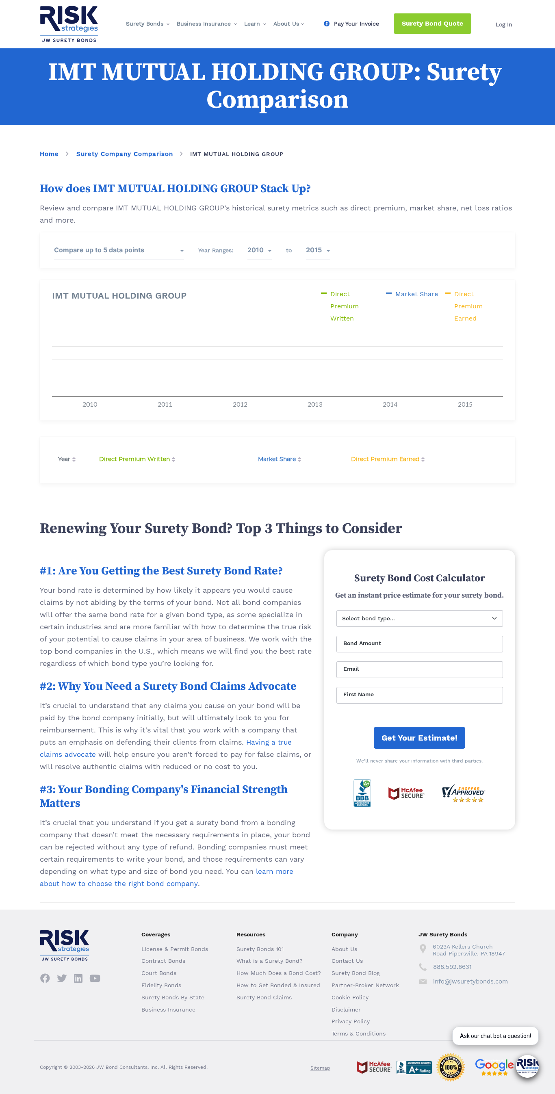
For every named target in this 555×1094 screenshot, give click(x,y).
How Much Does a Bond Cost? (278, 973)
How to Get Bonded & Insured (278, 985)
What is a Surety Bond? (269, 961)
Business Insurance (204, 23)
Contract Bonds (163, 961)
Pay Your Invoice (356, 23)
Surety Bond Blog (355, 973)
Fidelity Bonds (161, 985)
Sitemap (320, 1068)
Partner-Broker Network (365, 985)
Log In (504, 24)
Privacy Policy (351, 1021)
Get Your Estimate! (419, 738)
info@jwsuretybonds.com (470, 981)
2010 (255, 250)
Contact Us (347, 961)
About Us (286, 23)
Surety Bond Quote (432, 23)
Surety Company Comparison (124, 154)
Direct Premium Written (134, 459)
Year (64, 459)
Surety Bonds (144, 23)
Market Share (277, 459)
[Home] (69, 12)
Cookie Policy (350, 997)
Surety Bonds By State (172, 997)
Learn (252, 23)
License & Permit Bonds (174, 949)
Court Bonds (158, 973)
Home (49, 154)
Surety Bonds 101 (260, 949)
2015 (314, 250)
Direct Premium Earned (385, 459)
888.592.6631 (452, 967)
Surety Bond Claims (264, 997)
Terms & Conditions (359, 1033)
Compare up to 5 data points (99, 250)
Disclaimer (346, 1009)
